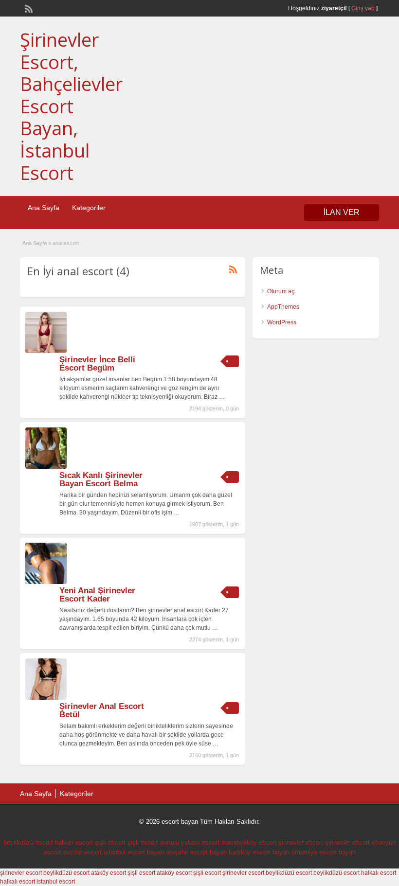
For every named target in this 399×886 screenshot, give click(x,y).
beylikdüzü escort (28, 842)
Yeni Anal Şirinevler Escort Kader (97, 594)
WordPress (281, 322)
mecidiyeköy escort (248, 842)
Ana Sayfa (43, 208)
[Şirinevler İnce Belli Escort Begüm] (46, 351)
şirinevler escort (300, 842)
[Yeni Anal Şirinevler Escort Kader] (46, 582)
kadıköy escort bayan (259, 852)
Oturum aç (280, 291)
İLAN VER (342, 212)
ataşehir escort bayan (196, 852)
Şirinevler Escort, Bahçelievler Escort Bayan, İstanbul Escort (71, 106)
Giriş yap (363, 8)
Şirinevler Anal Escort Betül (101, 710)
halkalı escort (74, 842)
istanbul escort (55, 881)
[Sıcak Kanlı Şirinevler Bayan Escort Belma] (46, 466)
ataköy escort (108, 872)
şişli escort (110, 842)
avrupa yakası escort (189, 842)
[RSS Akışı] (28, 8)
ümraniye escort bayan (323, 852)
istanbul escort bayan (134, 852)
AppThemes (283, 306)
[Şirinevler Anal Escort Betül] (46, 697)
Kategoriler (89, 208)
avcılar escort (82, 852)
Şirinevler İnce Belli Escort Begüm (97, 363)
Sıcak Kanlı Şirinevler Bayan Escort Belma (101, 479)
